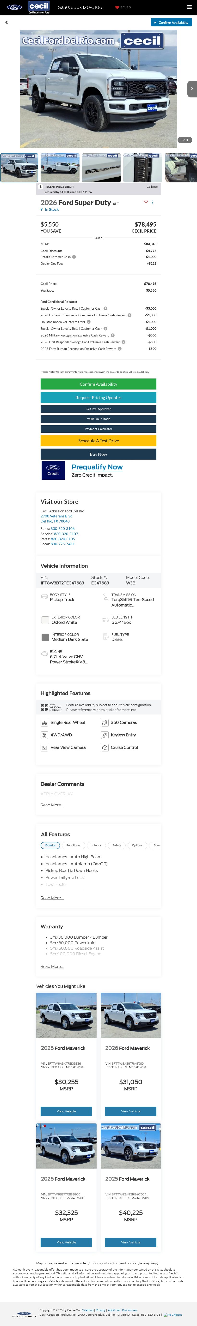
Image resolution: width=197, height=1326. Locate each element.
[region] (98, 309)
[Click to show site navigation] (189, 7)
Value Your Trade (98, 419)
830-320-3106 (63, 528)
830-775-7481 (63, 544)
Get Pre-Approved (98, 409)
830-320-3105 (63, 539)
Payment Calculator (98, 429)
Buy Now (98, 454)
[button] (6, 22)
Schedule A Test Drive (98, 440)
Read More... (52, 805)
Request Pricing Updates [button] (98, 397)
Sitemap (87, 1310)
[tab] (50, 845)
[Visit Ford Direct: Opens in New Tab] (174, 1315)
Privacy (100, 1310)
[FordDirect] (24, 1314)
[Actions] (152, 202)
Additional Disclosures (122, 1310)
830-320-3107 (66, 534)
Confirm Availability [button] (98, 384)
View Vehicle (66, 1111)
